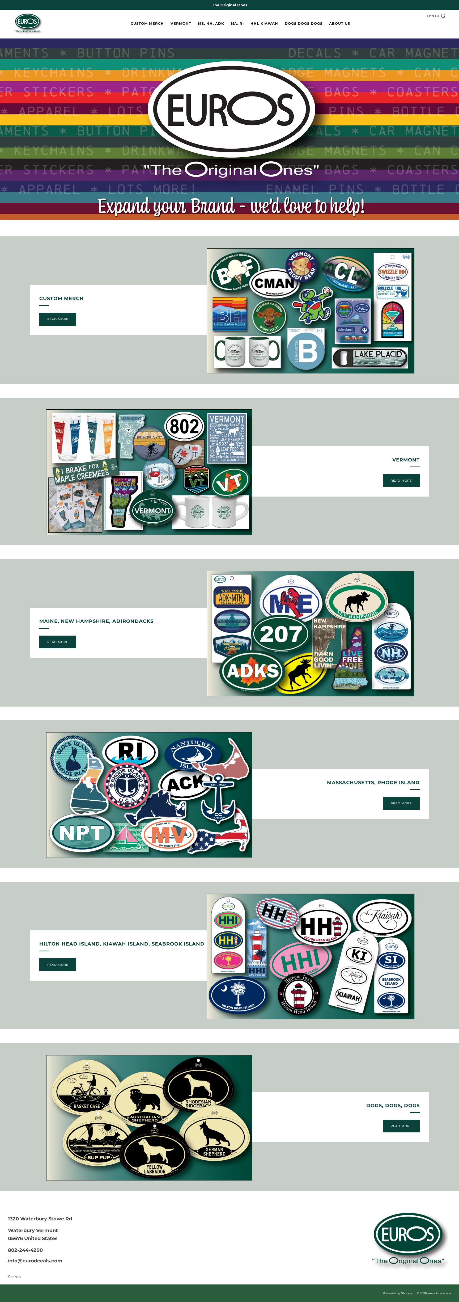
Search (14, 1276)
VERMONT (181, 23)
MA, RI (237, 23)
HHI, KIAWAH (264, 23)
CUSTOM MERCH (147, 23)
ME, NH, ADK (211, 23)
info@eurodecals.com (35, 1261)
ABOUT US (339, 23)
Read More (57, 319)
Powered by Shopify (397, 1293)
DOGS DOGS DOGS (303, 23)
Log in (433, 16)
